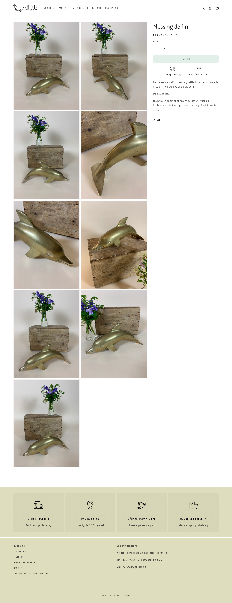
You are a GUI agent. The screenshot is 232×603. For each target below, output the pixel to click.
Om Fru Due (19, 546)
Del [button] (158, 120)
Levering (18, 557)
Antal (155, 41)
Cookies (17, 568)
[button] (49, 8)
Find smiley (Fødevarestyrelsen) (31, 573)
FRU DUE (112, 596)
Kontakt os (19, 551)
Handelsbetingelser (24, 562)
